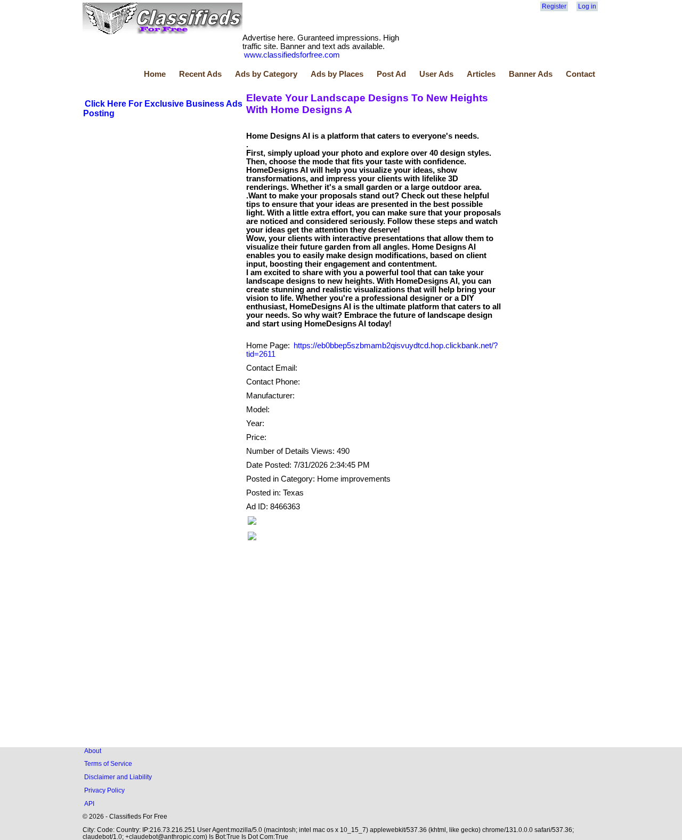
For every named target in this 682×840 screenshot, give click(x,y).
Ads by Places (337, 74)
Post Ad (391, 74)
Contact (580, 74)
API (89, 803)
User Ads (436, 74)
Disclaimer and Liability (118, 776)
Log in (587, 6)
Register (554, 6)
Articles (481, 74)
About (92, 750)
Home (155, 74)
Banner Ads (531, 74)
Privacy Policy (104, 790)
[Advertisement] (163, 199)
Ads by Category (266, 74)
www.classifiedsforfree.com (292, 55)
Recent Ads (200, 74)
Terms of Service (108, 763)
